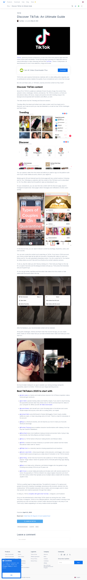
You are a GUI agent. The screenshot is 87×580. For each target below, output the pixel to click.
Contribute (46, 560)
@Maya (22, 421)
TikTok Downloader (9, 556)
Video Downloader (9, 554)
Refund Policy (34, 560)
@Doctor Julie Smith (26, 452)
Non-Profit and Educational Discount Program (48, 566)
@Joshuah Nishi (24, 414)
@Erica (22, 439)
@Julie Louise (24, 395)
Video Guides (21, 556)
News (45, 556)
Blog (8, 6)
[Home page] (4, 2)
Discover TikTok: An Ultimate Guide (41, 16)
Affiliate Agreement (35, 556)
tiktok (37, 526)
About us (46, 554)
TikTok (19, 13)
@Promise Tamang (25, 427)
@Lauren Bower (24, 408)
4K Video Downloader (46, 404)
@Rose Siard (23, 433)
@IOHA (22, 442)
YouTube (49, 61)
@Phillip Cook (24, 448)
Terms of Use (34, 554)
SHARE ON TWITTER (31, 521)
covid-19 (32, 526)
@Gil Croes (23, 471)
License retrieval (21, 563)
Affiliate (45, 563)
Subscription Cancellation (23, 567)
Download (63, 70)
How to (19, 554)
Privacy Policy (7, 566)
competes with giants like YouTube (38, 493)
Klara (22, 21)
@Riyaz (22, 465)
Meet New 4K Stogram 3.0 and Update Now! (37, 516)
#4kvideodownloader (22, 526)
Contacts (46, 558)
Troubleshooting (21, 560)
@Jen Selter (23, 401)
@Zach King (23, 457)
